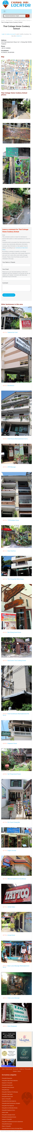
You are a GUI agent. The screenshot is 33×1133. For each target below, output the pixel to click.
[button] (16, 73)
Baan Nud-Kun (12, 551)
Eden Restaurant (12, 1026)
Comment (5, 283)
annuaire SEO (29, 1131)
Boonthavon (11, 385)
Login (3, 34)
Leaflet (16, 89)
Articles (19, 1071)
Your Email (5, 269)
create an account (10, 34)
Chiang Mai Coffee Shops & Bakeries (10, 1080)
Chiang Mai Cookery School (22, 20)
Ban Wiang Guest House (14, 632)
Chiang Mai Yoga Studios (7, 1094)
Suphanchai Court (12, 332)
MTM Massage (12, 467)
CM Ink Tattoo (11, 907)
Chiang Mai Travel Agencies (8, 1105)
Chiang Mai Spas (5, 1089)
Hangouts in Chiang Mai (7, 1082)
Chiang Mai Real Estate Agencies (9, 1101)
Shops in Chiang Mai (6, 1126)
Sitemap (15, 1071)
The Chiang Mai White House (16, 579)
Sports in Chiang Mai (6, 1098)
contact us (18, 36)
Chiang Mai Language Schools (8, 1114)
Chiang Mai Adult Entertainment (8, 1103)
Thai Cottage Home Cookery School (11, 22)
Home (3, 20)
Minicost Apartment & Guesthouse (17, 878)
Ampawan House (12, 743)
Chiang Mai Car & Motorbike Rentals (9, 1107)
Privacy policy (28, 1069)
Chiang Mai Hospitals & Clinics (8, 1110)
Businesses (9, 20)
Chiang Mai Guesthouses (7, 1085)
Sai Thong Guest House (14, 774)
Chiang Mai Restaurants (7, 1078)
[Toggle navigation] (4, 11)
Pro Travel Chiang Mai (14, 822)
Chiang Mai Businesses (7, 1123)
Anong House (11, 935)
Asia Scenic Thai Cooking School (17, 660)
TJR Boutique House (13, 520)
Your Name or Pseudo (8, 262)
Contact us (21, 1069)
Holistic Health (5, 1112)
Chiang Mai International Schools (9, 1117)
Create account (9, 1069)
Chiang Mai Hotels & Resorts (8, 1087)
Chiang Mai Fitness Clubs (7, 1096)
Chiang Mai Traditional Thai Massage (10, 1092)
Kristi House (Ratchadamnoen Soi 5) (18, 438)
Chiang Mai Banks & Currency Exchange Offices (12, 1128)
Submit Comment (9, 295)
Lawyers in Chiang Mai (7, 1119)
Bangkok (18, 1103)
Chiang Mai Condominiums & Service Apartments (12, 1121)
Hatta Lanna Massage (14, 998)
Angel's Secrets (12, 850)
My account (15, 1069)
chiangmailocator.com (8, 1131)
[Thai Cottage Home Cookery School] (16, 108)
